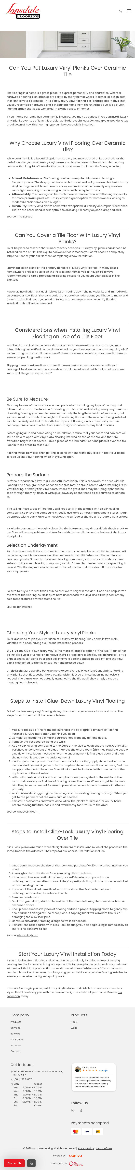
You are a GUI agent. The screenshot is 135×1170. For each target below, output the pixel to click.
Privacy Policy (86, 1148)
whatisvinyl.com (27, 812)
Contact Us (14, 1163)
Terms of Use (104, 1148)
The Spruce (24, 216)
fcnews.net (24, 607)
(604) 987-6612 (23, 1079)
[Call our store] (31, 1163)
